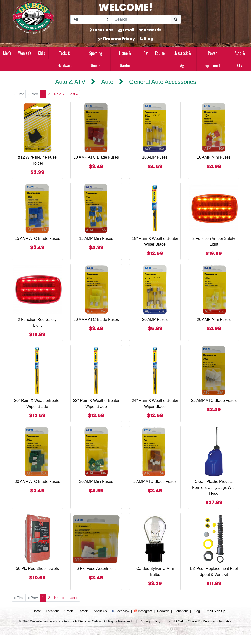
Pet (146, 53)
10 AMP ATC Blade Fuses (96, 157)
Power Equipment (212, 59)
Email (128, 30)
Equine (160, 53)
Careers (83, 611)
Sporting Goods (95, 59)
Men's (7, 53)
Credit (68, 611)
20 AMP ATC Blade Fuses (96, 319)
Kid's (41, 53)
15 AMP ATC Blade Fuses (37, 238)
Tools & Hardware (65, 59)
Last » (73, 94)
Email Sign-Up (215, 611)
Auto (107, 81)
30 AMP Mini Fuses (96, 482)
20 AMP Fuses (155, 319)
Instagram (144, 611)
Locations (102, 30)
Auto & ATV (240, 59)
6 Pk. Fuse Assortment (96, 568)
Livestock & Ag (182, 59)
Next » (59, 94)
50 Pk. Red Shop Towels (37, 568)
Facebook (121, 611)
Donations (181, 611)
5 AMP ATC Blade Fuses (154, 482)
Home (37, 611)
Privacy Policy (150, 621)
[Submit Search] (176, 19)
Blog (148, 38)
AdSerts (80, 621)
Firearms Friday (118, 38)
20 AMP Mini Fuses (214, 319)
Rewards (152, 30)
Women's (24, 53)
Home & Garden (125, 59)
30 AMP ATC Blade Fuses (37, 482)
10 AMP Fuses (155, 157)
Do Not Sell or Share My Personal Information (199, 621)
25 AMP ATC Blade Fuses (214, 400)
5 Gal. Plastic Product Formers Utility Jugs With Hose (214, 487)
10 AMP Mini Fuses (214, 157)
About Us (100, 611)
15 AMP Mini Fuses (96, 238)
